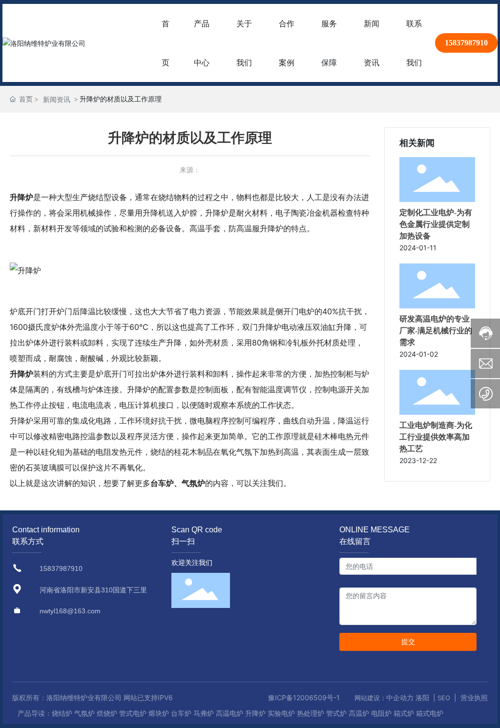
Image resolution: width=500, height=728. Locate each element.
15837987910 (466, 43)
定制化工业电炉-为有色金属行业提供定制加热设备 (435, 224)
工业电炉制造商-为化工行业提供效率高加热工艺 (435, 437)
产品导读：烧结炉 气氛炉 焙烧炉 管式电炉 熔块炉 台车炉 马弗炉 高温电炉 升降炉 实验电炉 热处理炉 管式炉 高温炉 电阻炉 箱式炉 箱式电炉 (230, 713)
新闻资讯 (56, 99)
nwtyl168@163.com (70, 611)
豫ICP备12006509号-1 (304, 697)
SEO (444, 698)
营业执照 (474, 697)
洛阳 (422, 697)
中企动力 (400, 697)
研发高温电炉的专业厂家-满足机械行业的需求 (435, 330)
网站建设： (370, 698)
